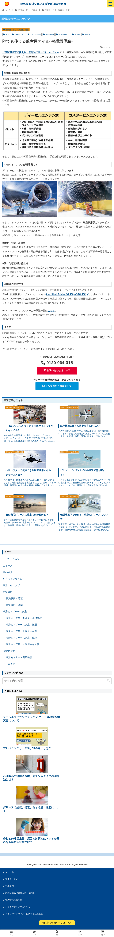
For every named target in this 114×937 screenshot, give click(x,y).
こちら (51, 310)
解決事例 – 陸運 (14, 598)
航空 (7, 34)
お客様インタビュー (13, 579)
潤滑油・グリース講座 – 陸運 (21, 624)
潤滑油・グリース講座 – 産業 (21, 631)
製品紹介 (7, 572)
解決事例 (7, 592)
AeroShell (50, 34)
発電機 (87, 34)
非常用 (77, 34)
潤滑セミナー (10, 651)
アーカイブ (9, 664)
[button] (108, 680)
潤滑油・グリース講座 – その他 (22, 644)
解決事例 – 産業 (14, 605)
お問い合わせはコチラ (58, 370)
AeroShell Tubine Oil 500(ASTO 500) (66, 294)
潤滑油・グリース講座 (15, 611)
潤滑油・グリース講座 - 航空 (17, 30)
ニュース (7, 565)
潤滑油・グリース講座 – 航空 (21, 637)
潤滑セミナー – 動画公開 (19, 657)
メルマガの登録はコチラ (58, 386)
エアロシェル (35, 34)
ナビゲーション (11, 559)
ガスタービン (64, 34)
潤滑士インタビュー (13, 585)
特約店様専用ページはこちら (57, 923)
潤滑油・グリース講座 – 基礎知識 (24, 618)
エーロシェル (19, 34)
